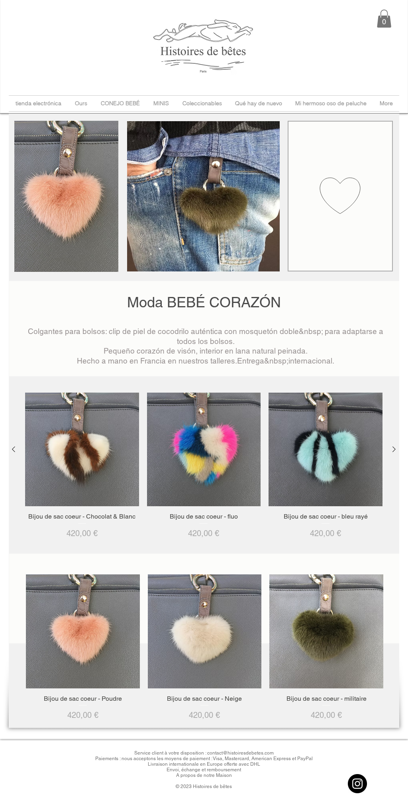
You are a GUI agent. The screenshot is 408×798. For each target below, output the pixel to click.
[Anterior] (13, 449)
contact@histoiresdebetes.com (240, 753)
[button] (384, 19)
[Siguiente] (394, 449)
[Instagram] (357, 783)
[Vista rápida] (82, 450)
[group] (204, 466)
